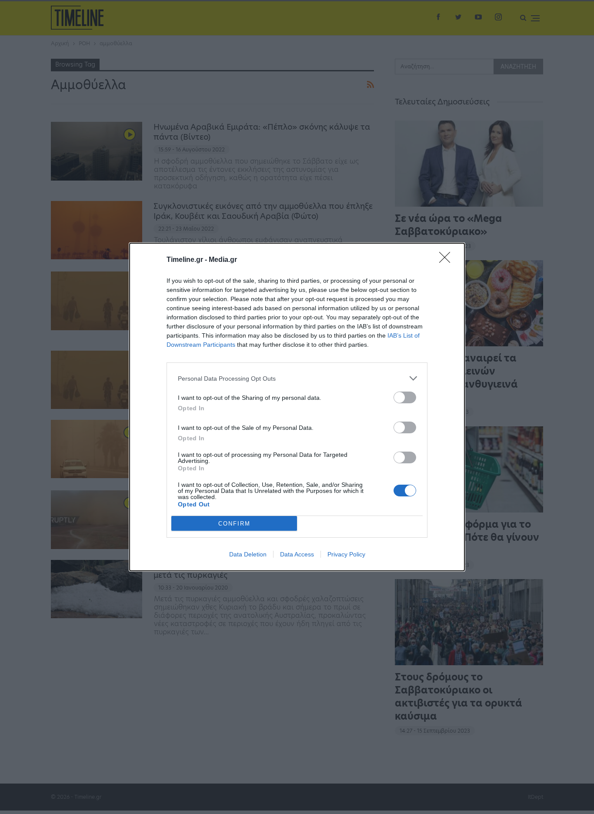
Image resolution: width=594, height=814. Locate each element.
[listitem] (297, 378)
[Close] (447, 260)
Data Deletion (248, 554)
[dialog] (297, 407)
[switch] (405, 397)
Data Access (297, 554)
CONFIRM (234, 523)
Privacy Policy (346, 554)
